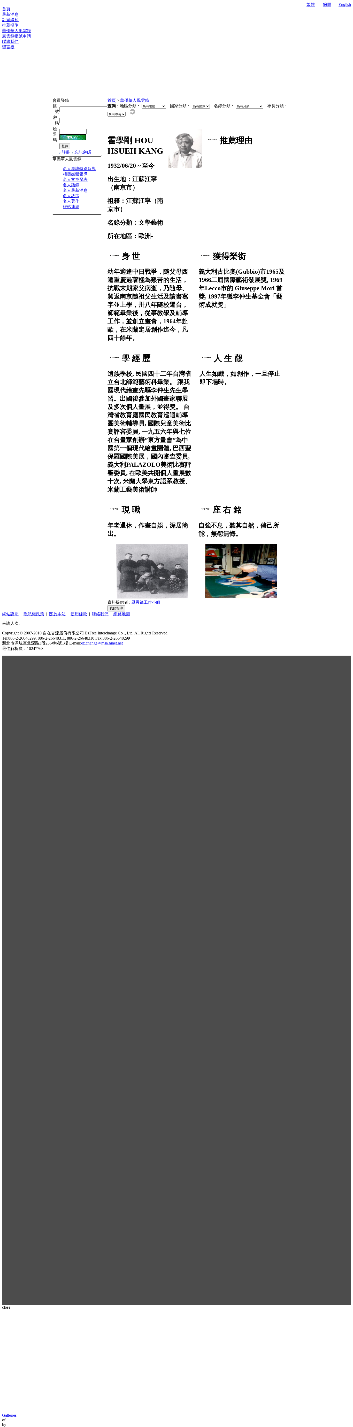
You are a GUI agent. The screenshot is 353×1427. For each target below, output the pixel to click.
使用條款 (79, 614)
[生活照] (152, 597)
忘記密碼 (82, 152)
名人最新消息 (75, 190)
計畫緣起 (10, 20)
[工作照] (241, 597)
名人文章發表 (75, 179)
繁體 (310, 4)
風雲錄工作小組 (145, 602)
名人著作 (71, 201)
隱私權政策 (34, 614)
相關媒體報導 (75, 174)
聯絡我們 (10, 41)
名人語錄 (71, 185)
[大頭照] (185, 167)
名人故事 (71, 196)
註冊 (66, 152)
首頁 (6, 9)
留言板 (8, 47)
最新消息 (10, 14)
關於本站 (57, 614)
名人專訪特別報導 (79, 168)
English (345, 4)
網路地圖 (121, 614)
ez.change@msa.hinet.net (102, 643)
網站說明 (10, 614)
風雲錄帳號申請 (16, 36)
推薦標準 (10, 25)
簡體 (327, 4)
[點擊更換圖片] (72, 137)
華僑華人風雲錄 (16, 30)
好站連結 (71, 206)
